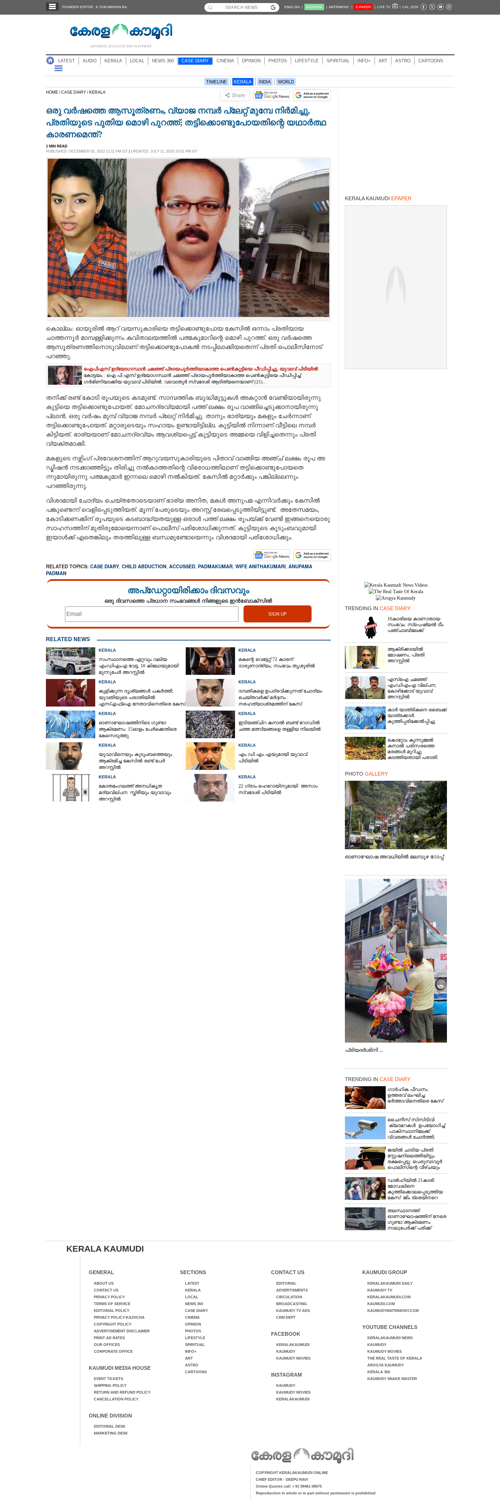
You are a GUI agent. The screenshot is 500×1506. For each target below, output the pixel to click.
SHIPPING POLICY (110, 1385)
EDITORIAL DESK (110, 1426)
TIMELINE (216, 81)
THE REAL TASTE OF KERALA (394, 1358)
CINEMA (225, 60)
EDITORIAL (286, 1283)
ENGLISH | (293, 7)
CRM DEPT (286, 1317)
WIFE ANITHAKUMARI (260, 566)
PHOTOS (277, 60)
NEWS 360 (163, 60)
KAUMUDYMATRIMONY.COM (393, 1311)
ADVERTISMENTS (292, 1290)
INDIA (265, 81)
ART (383, 60)
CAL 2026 (410, 7)
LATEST (66, 60)
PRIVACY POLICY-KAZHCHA (119, 1317)
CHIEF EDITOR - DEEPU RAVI (282, 1479)
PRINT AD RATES (109, 1338)
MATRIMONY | (340, 7)
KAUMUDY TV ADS (293, 1311)
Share (238, 95)
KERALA (113, 60)
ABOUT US (104, 1283)
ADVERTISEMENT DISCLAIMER (122, 1331)
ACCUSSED (182, 566)
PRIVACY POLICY (109, 1297)
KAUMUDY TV (379, 1290)
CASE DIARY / (75, 92)
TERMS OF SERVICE (112, 1304)
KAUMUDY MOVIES (293, 1358)
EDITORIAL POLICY (111, 1311)
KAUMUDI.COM (381, 1304)
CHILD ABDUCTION (144, 566)
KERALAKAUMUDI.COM (389, 1297)
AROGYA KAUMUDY (385, 1365)
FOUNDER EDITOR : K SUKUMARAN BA (94, 7)
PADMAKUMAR (215, 566)
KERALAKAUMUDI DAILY (390, 1283)
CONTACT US (106, 1290)
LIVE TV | (389, 7)
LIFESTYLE (307, 60)
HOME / (53, 92)
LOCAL (137, 60)
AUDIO (90, 60)
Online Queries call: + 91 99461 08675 (289, 1486)
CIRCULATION (289, 1297)
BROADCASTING (291, 1304)
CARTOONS (430, 60)
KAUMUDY (285, 1351)
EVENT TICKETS (108, 1379)
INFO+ (364, 60)
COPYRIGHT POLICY (112, 1324)
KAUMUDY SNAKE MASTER (392, 1379)
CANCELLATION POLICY (116, 1399)
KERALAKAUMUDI (293, 1345)
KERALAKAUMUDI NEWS (390, 1338)
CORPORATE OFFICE (113, 1351)
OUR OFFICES (107, 1345)
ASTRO (403, 60)
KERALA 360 (378, 1372)
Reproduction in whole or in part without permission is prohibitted (316, 1493)
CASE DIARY (195, 60)
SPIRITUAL (338, 60)
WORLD (286, 81)
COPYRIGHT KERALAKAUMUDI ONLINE (292, 1473)
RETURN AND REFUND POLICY (122, 1392)
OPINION (251, 60)
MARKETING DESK (111, 1433)
